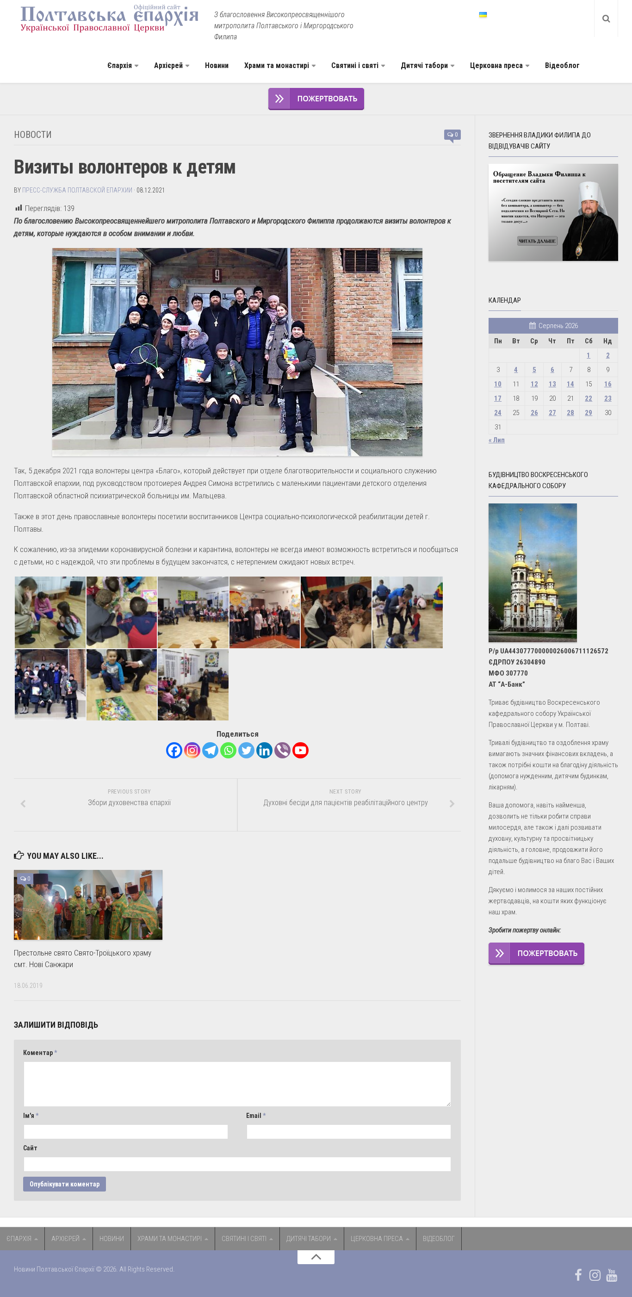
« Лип (497, 440)
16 (608, 384)
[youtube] (611, 1275)
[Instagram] (192, 750)
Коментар (40, 1052)
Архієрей (168, 65)
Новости (33, 134)
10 (498, 384)
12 (534, 384)
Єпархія (119, 65)
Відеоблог (562, 65)
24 (498, 413)
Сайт (30, 1148)
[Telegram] (210, 750)
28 (570, 413)
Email (256, 1115)
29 (588, 413)
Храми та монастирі (276, 65)
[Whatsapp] (228, 750)
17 (498, 398)
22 (588, 398)
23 (608, 398)
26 (534, 413)
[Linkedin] (264, 750)
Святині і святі (354, 65)
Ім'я (30, 1115)
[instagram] (595, 1275)
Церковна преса (496, 65)
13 (552, 384)
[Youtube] (300, 750)
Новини (217, 65)
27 (552, 413)
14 (570, 384)
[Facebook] (174, 750)
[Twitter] (246, 750)
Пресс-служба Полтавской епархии (77, 190)
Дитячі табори (424, 65)
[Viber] (282, 750)
